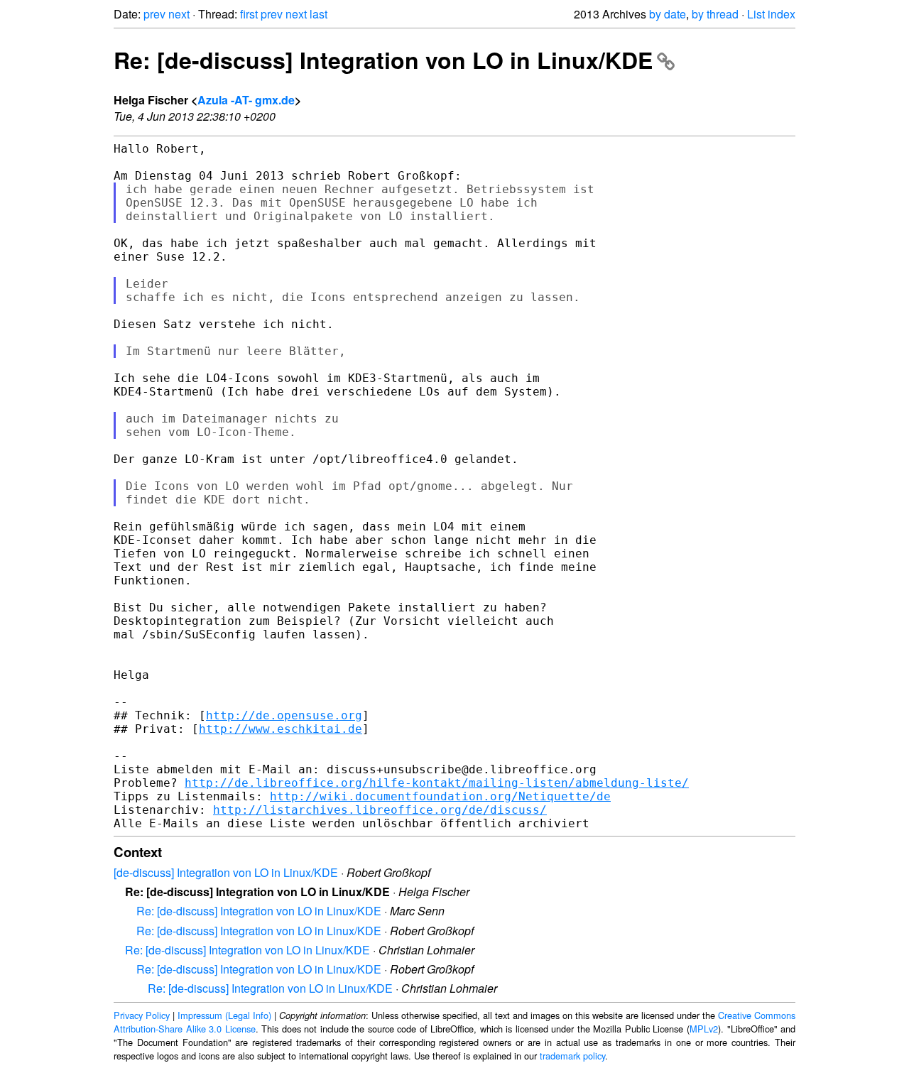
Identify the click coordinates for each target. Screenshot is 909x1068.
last (318, 14)
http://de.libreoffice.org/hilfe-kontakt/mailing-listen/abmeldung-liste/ (437, 783)
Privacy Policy (142, 1015)
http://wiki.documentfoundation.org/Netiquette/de (440, 796)
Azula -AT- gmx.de (246, 100)
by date (667, 14)
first (249, 14)
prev (154, 14)
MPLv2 (704, 1028)
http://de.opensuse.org (284, 715)
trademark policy (572, 1055)
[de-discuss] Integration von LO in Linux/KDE (226, 872)
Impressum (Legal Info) (224, 1015)
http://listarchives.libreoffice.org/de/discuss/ (380, 810)
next (179, 14)
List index (771, 14)
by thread (715, 14)
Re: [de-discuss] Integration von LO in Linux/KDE (383, 59)
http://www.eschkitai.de (280, 729)
